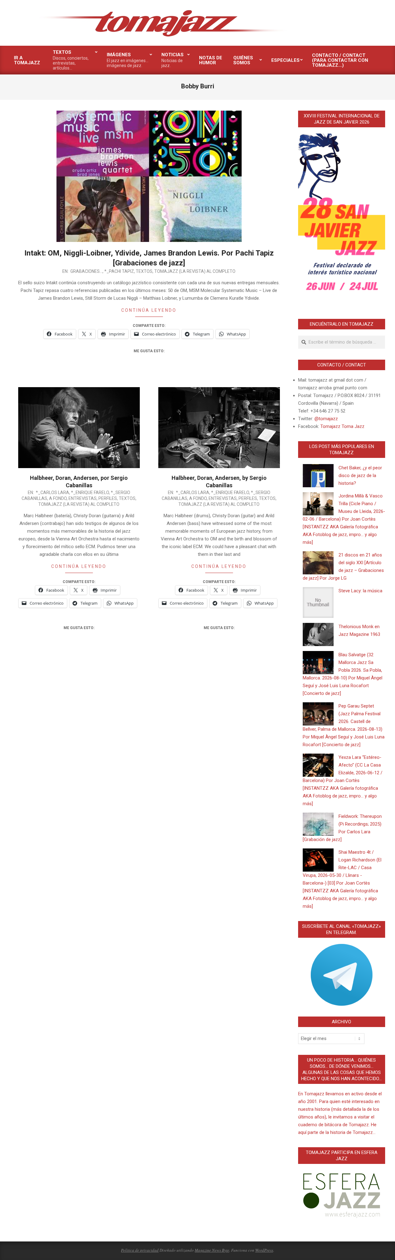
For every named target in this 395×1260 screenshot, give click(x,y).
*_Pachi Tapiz (119, 271)
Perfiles (107, 498)
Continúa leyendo (149, 310)
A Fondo (58, 498)
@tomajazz (326, 418)
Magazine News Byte (212, 1250)
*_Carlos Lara (52, 492)
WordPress (264, 1250)
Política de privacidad (140, 1250)
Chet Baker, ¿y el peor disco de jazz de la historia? (360, 475)
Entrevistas (83, 498)
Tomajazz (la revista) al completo (194, 271)
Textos (144, 271)
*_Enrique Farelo (90, 492)
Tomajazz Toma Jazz (342, 426)
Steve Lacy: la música (360, 591)
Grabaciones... (86, 271)
